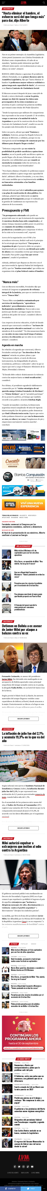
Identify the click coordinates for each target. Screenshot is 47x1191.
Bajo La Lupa (25, 1173)
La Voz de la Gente (12, 1173)
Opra (24, 921)
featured (6, 517)
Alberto (23, 515)
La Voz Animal (35, 1173)
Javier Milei (7, 679)
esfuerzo (32, 515)
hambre (15, 517)
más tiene (24, 517)
